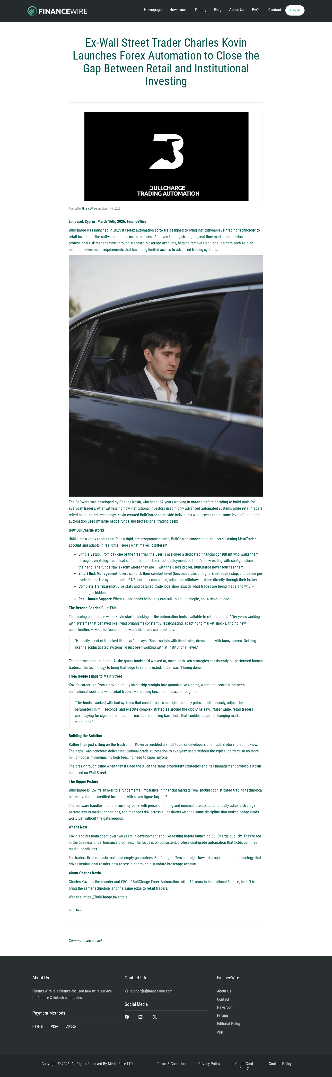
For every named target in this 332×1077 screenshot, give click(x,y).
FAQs (256, 10)
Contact (274, 10)
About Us (236, 10)
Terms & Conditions (172, 1063)
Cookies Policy (280, 1063)
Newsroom (178, 10)
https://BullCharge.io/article (104, 897)
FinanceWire (89, 208)
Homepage (153, 10)
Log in (295, 10)
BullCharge (77, 230)
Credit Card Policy (244, 1065)
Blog (217, 10)
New (78, 910)
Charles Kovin (79, 881)
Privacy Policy (209, 1063)
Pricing (200, 10)
